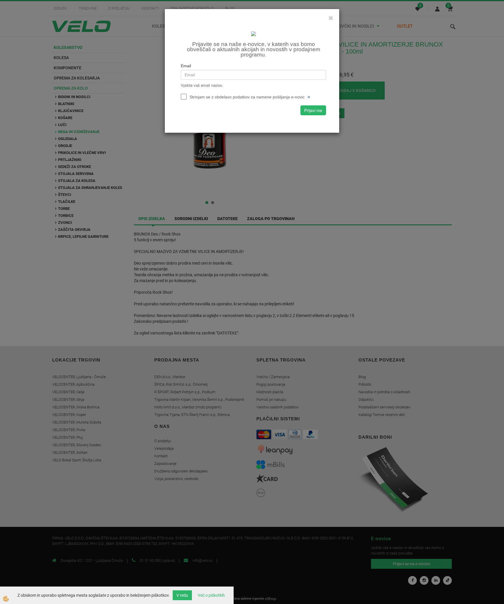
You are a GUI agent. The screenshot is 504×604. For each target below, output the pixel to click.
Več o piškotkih (211, 595)
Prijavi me (313, 110)
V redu (182, 595)
